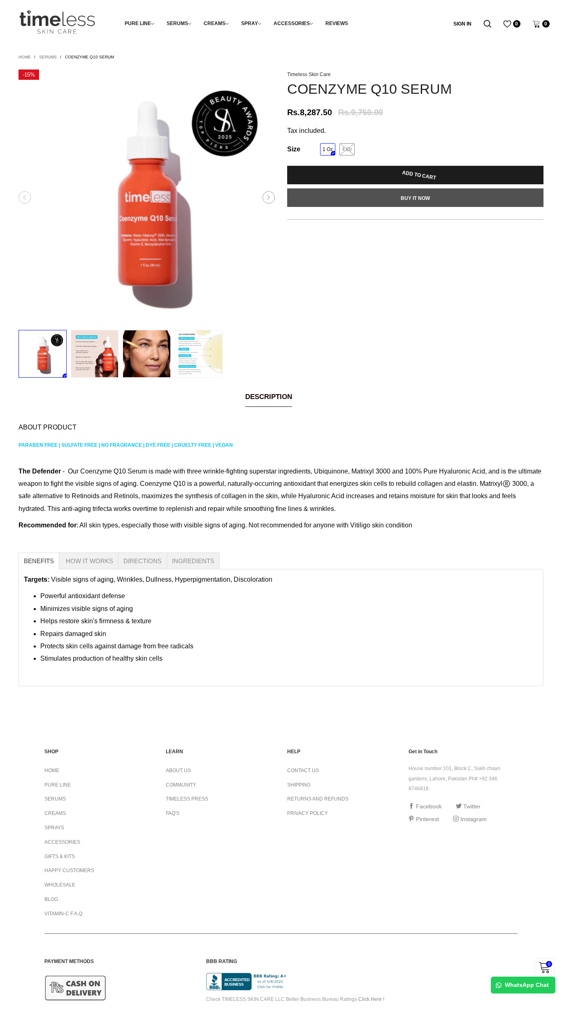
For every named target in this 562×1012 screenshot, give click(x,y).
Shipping (299, 785)
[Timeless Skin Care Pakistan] (57, 22)
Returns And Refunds (317, 799)
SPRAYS (54, 828)
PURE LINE (138, 23)
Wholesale (59, 885)
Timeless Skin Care (309, 74)
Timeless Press (187, 799)
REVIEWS (336, 23)
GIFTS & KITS (59, 856)
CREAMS (214, 23)
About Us (178, 770)
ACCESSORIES (292, 23)
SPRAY (249, 23)
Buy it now (415, 198)
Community (181, 785)
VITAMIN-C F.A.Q (63, 914)
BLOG (51, 899)
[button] (25, 197)
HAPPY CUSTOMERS (69, 870)
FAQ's (172, 813)
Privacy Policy (307, 813)
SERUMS (177, 23)
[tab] (39, 560)
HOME (51, 770)
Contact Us (303, 770)
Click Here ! (371, 999)
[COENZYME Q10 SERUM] (147, 198)
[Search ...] (487, 24)
